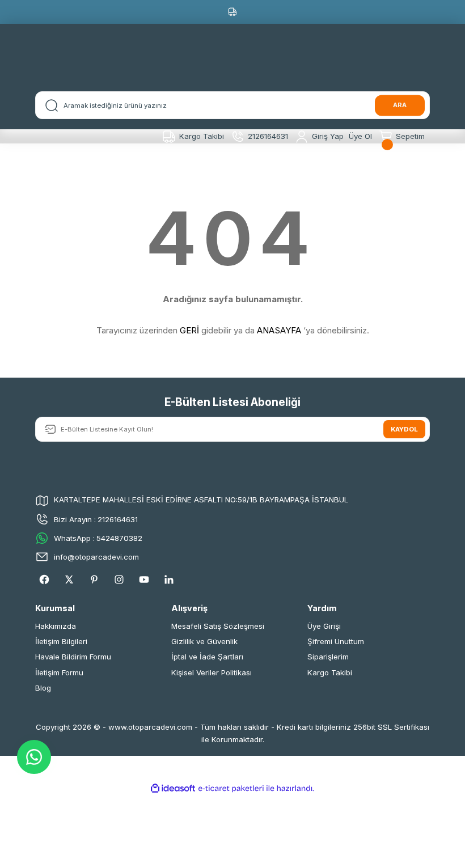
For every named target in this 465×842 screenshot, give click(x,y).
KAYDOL (404, 429)
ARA (400, 105)
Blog (43, 687)
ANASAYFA (279, 330)
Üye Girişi (324, 626)
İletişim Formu (59, 672)
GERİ (189, 330)
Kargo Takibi (329, 672)
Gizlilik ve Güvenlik (204, 641)
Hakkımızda (55, 626)
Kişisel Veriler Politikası (211, 672)
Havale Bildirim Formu (73, 656)
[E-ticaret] (231, 788)
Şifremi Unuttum (335, 641)
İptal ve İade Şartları (207, 656)
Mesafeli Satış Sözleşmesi (217, 626)
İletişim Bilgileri (61, 641)
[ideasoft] (173, 789)
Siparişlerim (328, 656)
